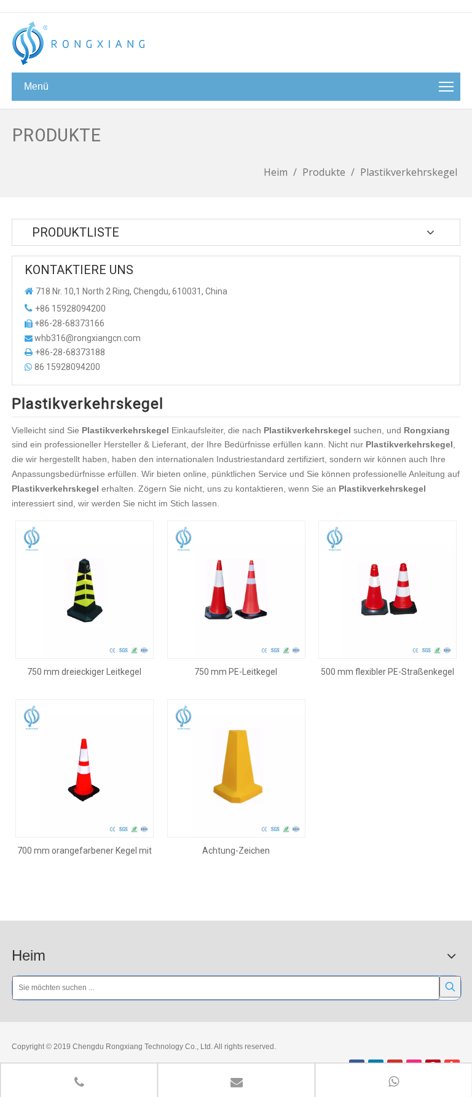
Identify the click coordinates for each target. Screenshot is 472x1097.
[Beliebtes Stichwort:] (450, 986)
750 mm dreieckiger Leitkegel (84, 672)
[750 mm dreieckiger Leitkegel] (84, 589)
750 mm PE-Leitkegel (235, 672)
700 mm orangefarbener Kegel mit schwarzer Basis (84, 850)
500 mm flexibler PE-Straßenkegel (387, 672)
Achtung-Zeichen (236, 850)
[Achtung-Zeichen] (236, 768)
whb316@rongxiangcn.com (87, 338)
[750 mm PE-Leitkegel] (236, 589)
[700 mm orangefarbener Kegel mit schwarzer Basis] (84, 768)
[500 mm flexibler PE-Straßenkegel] (387, 589)
